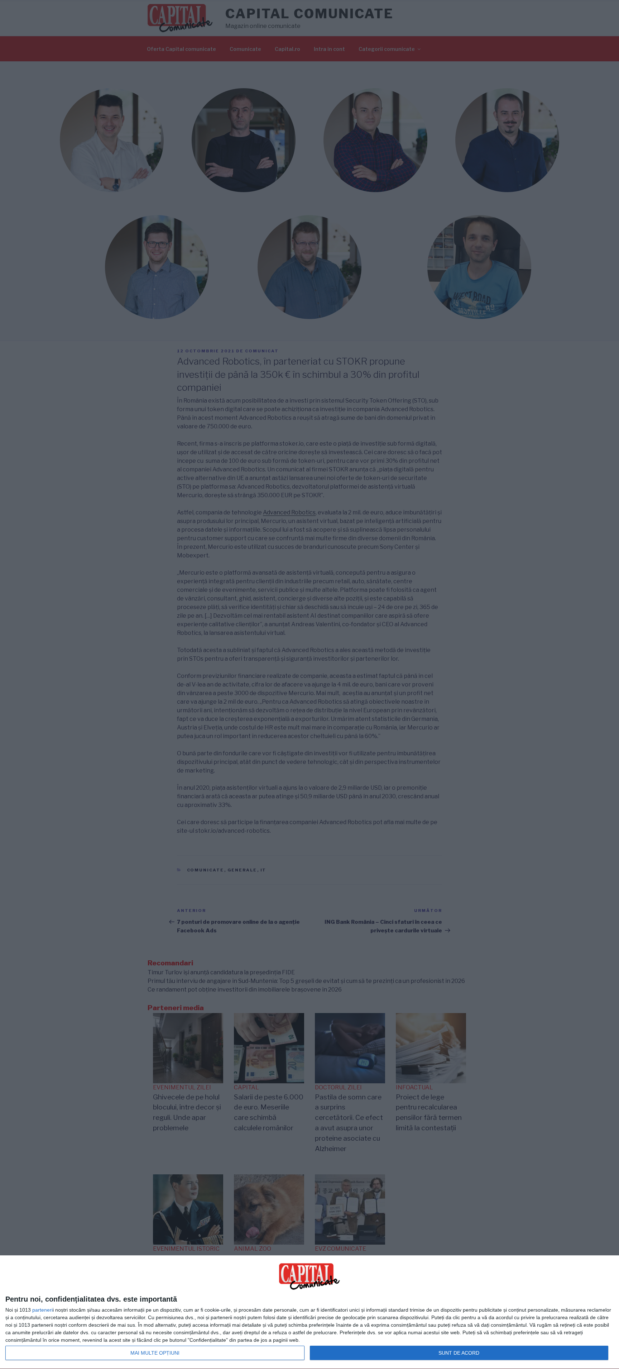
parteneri (42, 1309)
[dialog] (309, 1312)
